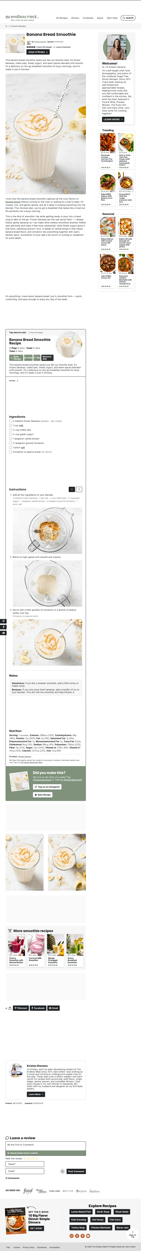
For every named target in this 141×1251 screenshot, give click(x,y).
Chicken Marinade (100, 1227)
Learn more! (112, 119)
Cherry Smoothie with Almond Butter (16, 960)
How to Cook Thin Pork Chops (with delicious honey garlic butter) (124, 160)
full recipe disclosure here (31, 762)
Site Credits (130, 1247)
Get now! (36, 1228)
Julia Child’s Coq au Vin (106, 277)
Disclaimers (42, 1247)
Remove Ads (47, 357)
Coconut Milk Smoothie (35, 959)
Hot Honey (98, 1219)
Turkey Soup (78, 1227)
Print (29, 357)
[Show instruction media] (72, 489)
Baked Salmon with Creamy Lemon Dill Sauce (107, 242)
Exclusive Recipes (18, 26)
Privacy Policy (29, 1247)
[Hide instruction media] (79, 489)
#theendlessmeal (73, 779)
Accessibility (54, 1247)
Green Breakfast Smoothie (72, 960)
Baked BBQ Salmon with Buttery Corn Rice (106, 197)
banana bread (13, 202)
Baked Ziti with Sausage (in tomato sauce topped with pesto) (125, 243)
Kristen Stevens (40, 42)
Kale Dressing (78, 1219)
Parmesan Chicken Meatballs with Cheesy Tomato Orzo (125, 280)
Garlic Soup (103, 1211)
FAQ (8, 1247)
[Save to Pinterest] (3, 621)
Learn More (35, 1094)
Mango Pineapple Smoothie (53, 960)
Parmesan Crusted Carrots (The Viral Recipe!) (107, 158)
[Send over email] (3, 633)
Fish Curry (115, 1219)
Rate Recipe (17, 357)
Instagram (72, 1236)
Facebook (77, 1236)
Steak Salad (121, 1211)
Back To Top (132, 1236)
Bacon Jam (122, 1227)
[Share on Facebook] (3, 627)
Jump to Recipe (36, 52)
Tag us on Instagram (49, 787)
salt (23, 447)
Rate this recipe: (14, 1158)
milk (21, 425)
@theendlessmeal (42, 779)
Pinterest (83, 1236)
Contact (16, 1247)
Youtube (88, 1236)
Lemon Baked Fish (81, 1211)
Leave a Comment (63, 47)
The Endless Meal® (22, 18)
